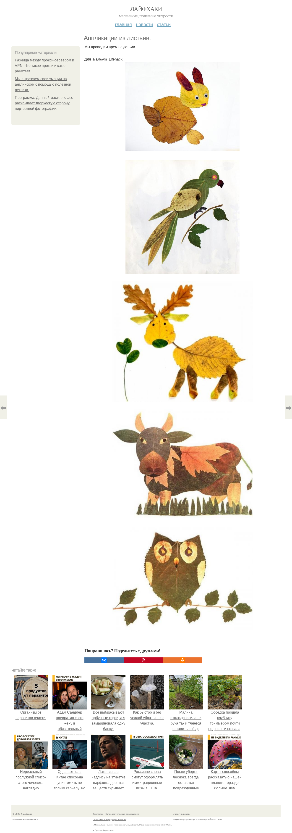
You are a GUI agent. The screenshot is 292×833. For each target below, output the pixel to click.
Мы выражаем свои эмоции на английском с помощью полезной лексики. (43, 84)
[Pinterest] (143, 660)
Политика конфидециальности (109, 819)
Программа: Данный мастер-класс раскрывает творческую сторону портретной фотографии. (44, 103)
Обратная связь (181, 813)
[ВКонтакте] (104, 660)
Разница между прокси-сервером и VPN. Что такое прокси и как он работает (44, 65)
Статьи (164, 24)
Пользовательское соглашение (122, 813)
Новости (144, 24)
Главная (123, 24)
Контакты (98, 813)
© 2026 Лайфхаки (22, 813)
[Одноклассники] (182, 660)
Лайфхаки (146, 9)
